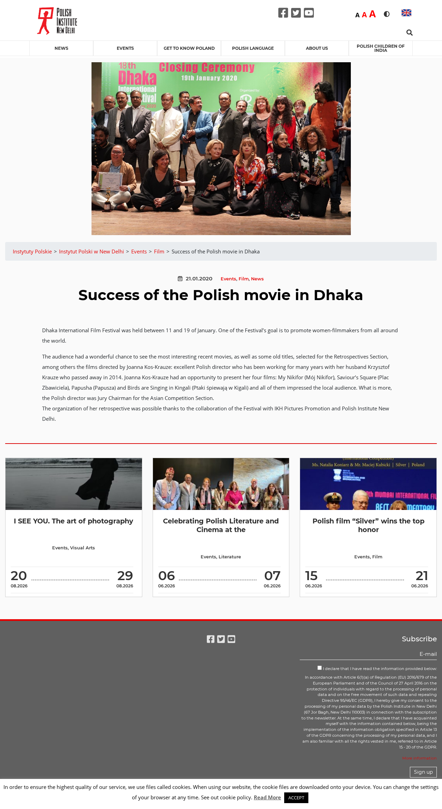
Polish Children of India (381, 48)
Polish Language (253, 48)
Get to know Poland (189, 48)
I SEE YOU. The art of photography (73, 521)
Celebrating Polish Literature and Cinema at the (221, 525)
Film (244, 278)
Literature (230, 556)
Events (125, 48)
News (61, 48)
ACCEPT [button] (296, 797)
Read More (267, 797)
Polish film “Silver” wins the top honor (368, 525)
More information (419, 758)
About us (317, 48)
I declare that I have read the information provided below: (379, 668)
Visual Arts (82, 547)
